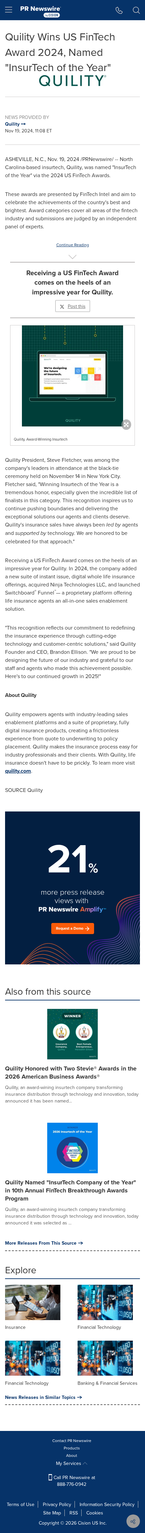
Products (72, 1448)
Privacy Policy (57, 1504)
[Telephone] (119, 10)
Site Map (52, 1512)
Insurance (15, 1327)
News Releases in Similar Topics (40, 1397)
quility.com (18, 771)
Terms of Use (20, 1504)
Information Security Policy (107, 1504)
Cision (84, 1523)
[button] (72, 81)
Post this (77, 306)
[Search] (136, 10)
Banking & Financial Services (108, 1383)
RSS (73, 1512)
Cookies (94, 1512)
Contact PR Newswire (71, 1440)
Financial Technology (99, 1327)
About (71, 1455)
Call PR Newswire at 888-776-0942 (73, 1481)
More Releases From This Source (41, 1243)
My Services (69, 1463)
